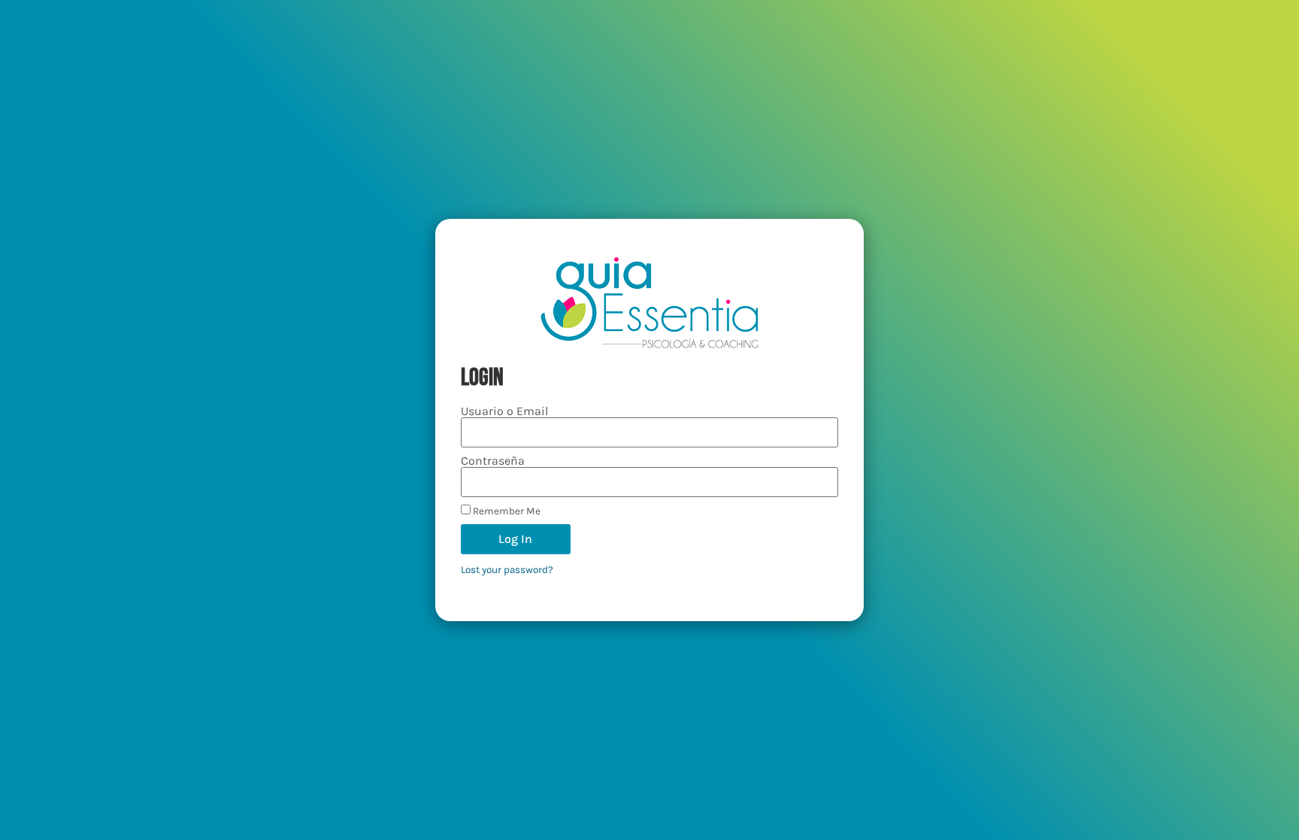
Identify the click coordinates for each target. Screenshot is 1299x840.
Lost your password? (507, 569)
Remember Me (505, 511)
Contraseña (493, 461)
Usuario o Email (504, 411)
